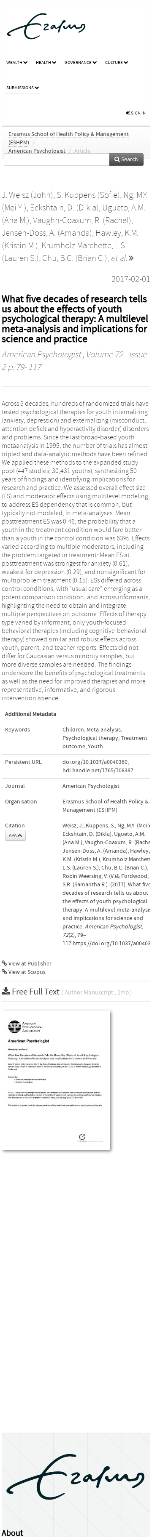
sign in (138, 113)
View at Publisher (29, 963)
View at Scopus (26, 972)
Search (129, 159)
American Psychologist (36, 151)
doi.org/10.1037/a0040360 (95, 762)
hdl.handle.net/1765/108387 (97, 770)
